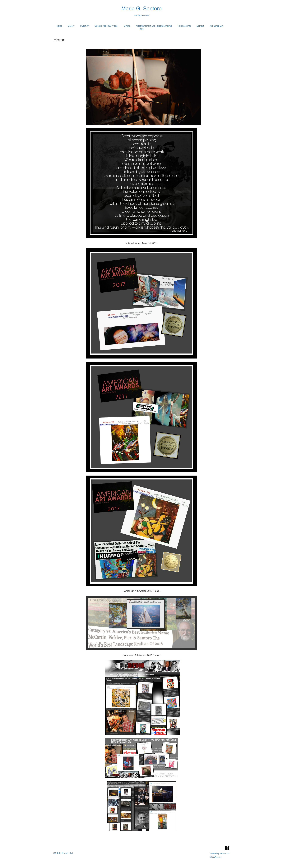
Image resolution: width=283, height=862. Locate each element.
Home (59, 25)
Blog (141, 28)
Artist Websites (215, 857)
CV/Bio (127, 25)
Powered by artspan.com (219, 853)
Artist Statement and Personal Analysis (154, 25)
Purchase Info (184, 25)
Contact (200, 25)
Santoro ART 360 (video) (106, 25)
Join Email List (216, 25)
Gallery (71, 25)
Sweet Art (84, 25)
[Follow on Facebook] (227, 849)
